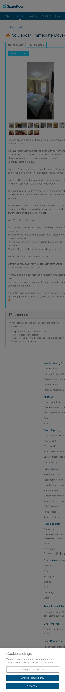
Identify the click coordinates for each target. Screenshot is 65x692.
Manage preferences (32, 669)
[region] (32, 670)
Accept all (32, 685)
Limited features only (32, 677)
